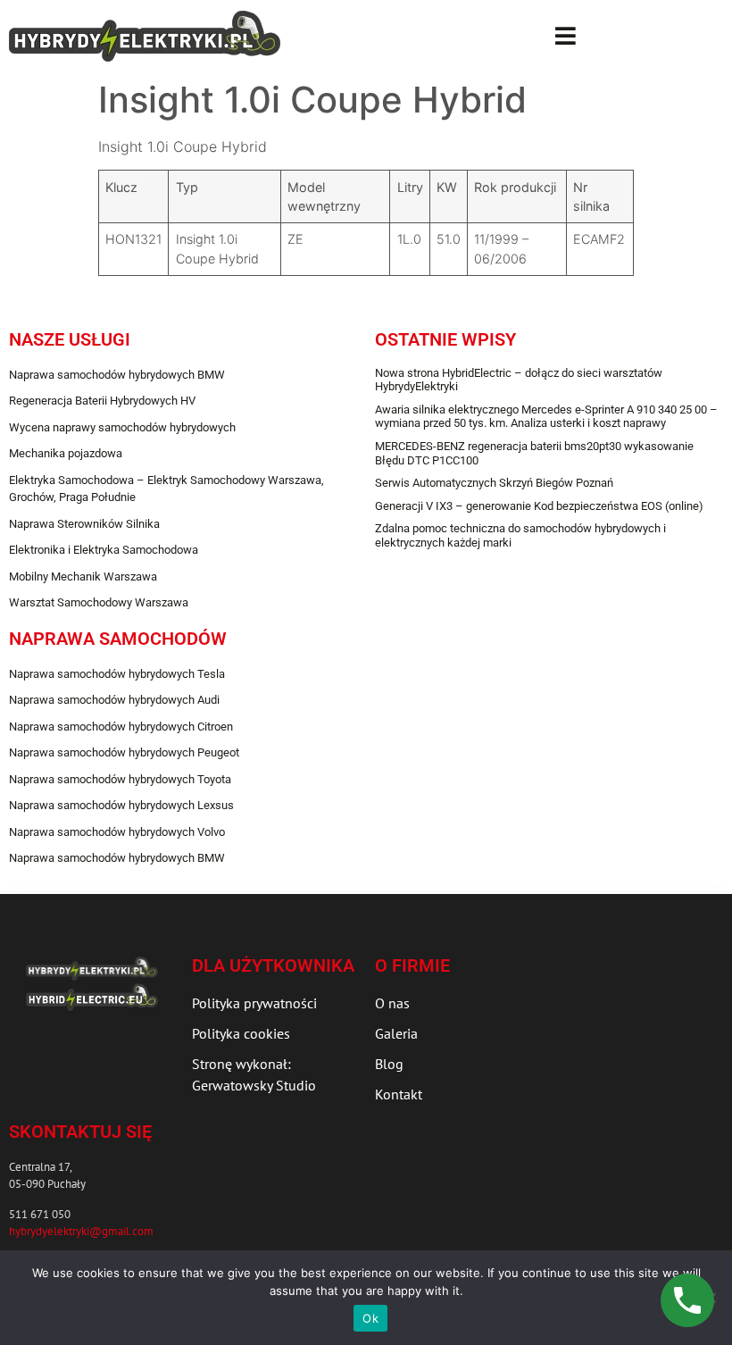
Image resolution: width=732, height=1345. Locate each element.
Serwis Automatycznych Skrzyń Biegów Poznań (494, 482)
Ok (370, 1318)
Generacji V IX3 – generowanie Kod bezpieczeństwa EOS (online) (539, 506)
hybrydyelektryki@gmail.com (81, 1231)
